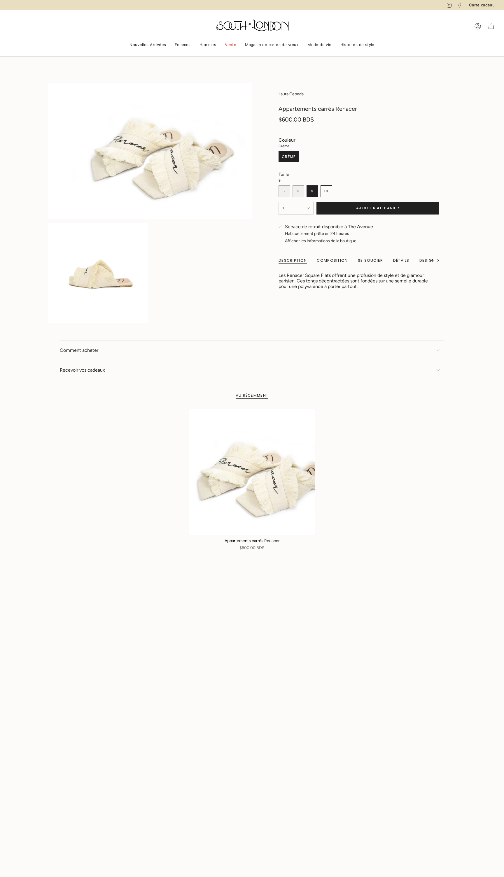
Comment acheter (79, 350)
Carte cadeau (482, 5)
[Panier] (491, 26)
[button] (147, 45)
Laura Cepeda (291, 94)
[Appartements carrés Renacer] (252, 472)
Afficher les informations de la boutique (320, 240)
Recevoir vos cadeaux (82, 370)
